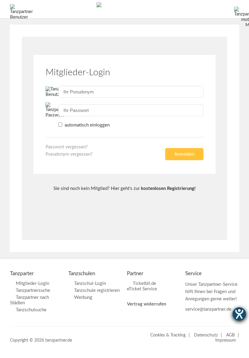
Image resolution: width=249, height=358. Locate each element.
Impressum (225, 340)
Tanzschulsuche (31, 310)
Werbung (83, 297)
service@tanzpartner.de (208, 309)
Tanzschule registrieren (97, 290)
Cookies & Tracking (168, 335)
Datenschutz (206, 335)
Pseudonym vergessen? (69, 154)
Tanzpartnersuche (33, 290)
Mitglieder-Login (32, 283)
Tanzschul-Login (90, 283)
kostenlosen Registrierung (167, 188)
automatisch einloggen (86, 125)
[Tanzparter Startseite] (99, 6)
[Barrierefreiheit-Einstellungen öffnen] (239, 314)
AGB (230, 335)
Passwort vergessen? (67, 147)
